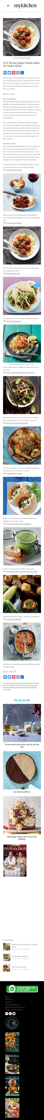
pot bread (28, 687)
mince (18, 687)
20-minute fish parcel (14, 321)
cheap (11, 685)
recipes (34, 687)
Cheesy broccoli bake (19, 967)
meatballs (12, 687)
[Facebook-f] (6, 1013)
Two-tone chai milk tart (21, 792)
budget (31, 683)
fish (36, 685)
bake (8, 683)
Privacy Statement (12, 1004)
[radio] (4, 672)
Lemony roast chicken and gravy (17, 423)
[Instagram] (10, 1013)
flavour (6, 687)
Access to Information (13, 1010)
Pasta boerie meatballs (14, 223)
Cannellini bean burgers (14, 473)
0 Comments (25, 949)
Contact (8, 1002)
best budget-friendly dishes (19, 683)
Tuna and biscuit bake (14, 619)
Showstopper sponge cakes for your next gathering (22, 838)
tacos (5, 689)
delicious (22, 685)
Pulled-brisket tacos (13, 273)
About (7, 997)
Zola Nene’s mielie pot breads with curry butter (22, 571)
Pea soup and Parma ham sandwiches (19, 524)
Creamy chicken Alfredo (20, 956)
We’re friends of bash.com (15, 1007)
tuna (9, 689)
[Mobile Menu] (8, 6)
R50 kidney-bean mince (14, 170)
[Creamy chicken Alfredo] (6, 957)
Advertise (9, 999)
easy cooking (29, 685)
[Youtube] (14, 1013)
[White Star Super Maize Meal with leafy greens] (6, 946)
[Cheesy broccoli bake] (6, 968)
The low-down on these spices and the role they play (22, 745)
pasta (22, 687)
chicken (15, 685)
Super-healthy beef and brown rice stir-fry (21, 372)
